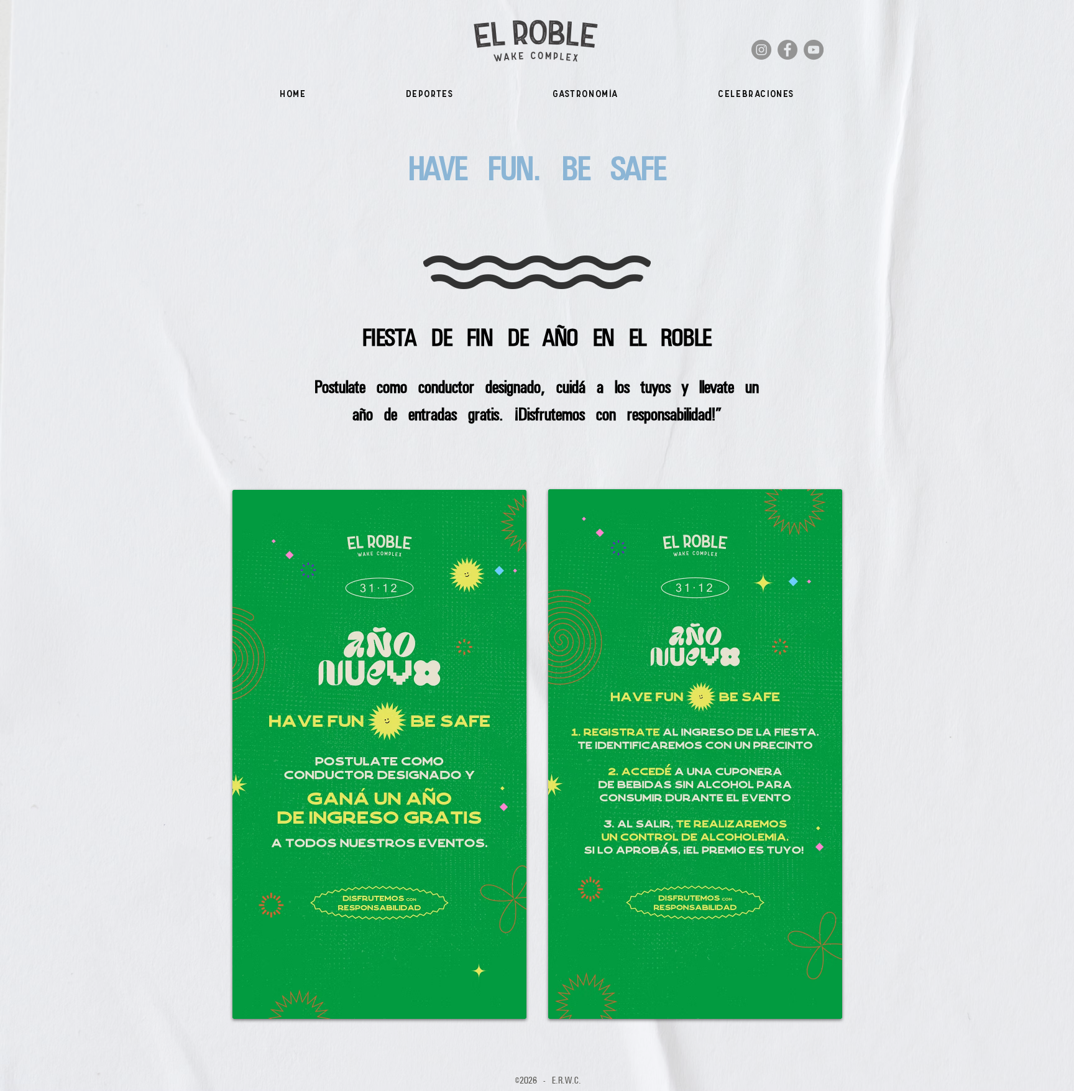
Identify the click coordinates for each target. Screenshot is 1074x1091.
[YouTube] (814, 50)
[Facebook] (787, 50)
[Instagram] (761, 50)
